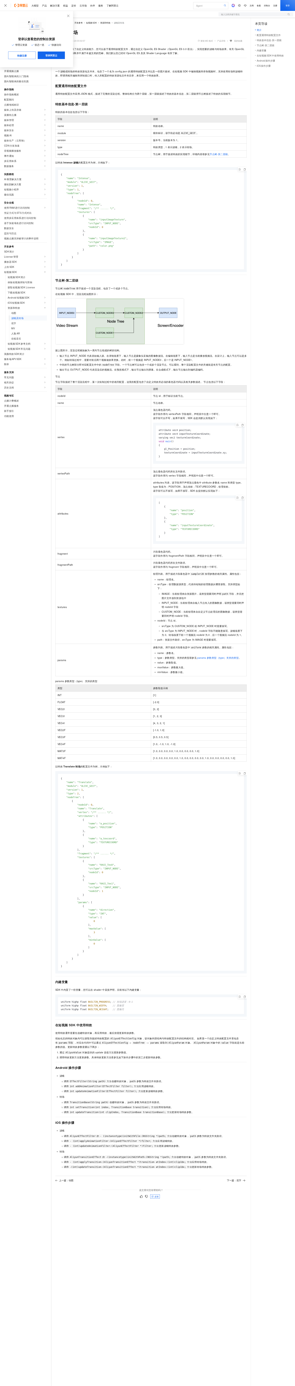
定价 (73, 5)
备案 (259, 5)
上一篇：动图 (66, 1180)
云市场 (83, 5)
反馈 (156, 1196)
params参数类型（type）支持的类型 (218, 657)
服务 (100, 5)
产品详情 (221, 40)
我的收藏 (238, 40)
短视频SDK (91, 22)
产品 (44, 5)
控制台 (267, 5)
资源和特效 (105, 22)
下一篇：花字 (234, 1180)
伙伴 (92, 5)
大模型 (35, 5)
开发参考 (78, 22)
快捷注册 (22, 55)
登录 (288, 5)
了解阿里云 (112, 5)
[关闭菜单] (5, 5)
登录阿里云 (51, 55)
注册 (275, 5)
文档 (252, 5)
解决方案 (55, 5)
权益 (65, 5)
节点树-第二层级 (219, 154)
